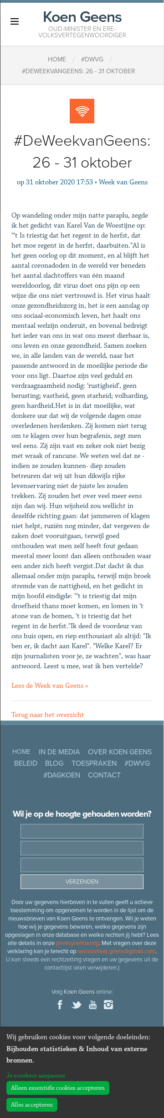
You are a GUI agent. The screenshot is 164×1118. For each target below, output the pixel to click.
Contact (104, 775)
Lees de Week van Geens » (49, 685)
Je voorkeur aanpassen (35, 1076)
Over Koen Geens (120, 752)
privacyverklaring (77, 943)
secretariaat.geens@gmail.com (116, 951)
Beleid (25, 763)
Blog (54, 763)
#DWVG (137, 763)
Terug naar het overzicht (47, 715)
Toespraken (94, 763)
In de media (59, 752)
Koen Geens (82, 23)
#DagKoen (61, 775)
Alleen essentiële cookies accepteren (58, 1088)
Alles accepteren (32, 1105)
